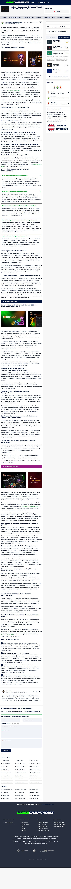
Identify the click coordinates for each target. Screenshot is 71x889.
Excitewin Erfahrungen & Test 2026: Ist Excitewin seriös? (59, 31)
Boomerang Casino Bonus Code (30, 506)
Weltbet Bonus (20, 760)
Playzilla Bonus (20, 792)
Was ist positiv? (7, 730)
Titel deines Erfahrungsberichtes (9, 726)
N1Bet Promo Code (42, 824)
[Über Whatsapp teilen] (34, 692)
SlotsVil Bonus (6, 798)
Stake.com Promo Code (43, 822)
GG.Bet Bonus (34, 789)
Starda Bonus (20, 775)
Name (3, 719)
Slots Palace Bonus (21, 772)
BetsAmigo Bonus (7, 772)
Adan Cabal (36, 22)
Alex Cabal (53, 91)
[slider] (15, 723)
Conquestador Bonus (7, 789)
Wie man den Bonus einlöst (15, 17)
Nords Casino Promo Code (43, 830)
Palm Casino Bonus (7, 779)
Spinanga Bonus (6, 775)
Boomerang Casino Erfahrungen (9, 634)
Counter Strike (24, 822)
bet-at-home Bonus (21, 763)
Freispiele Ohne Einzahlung (60, 824)
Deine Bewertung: (6, 723)
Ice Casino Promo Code (42, 828)
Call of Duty (23, 830)
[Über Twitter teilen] (40, 692)
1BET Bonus (56, 64)
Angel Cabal (7, 22)
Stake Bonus (56, 40)
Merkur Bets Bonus (21, 798)
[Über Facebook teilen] (37, 692)
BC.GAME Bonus (35, 782)
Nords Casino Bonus (35, 779)
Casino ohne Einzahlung (59, 822)
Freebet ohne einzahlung (59, 826)
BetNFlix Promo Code (42, 826)
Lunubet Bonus (6, 795)
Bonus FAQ (38, 17)
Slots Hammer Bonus (36, 769)
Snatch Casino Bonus (7, 782)
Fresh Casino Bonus (35, 763)
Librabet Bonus (34, 798)
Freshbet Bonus (34, 792)
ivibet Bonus (5, 792)
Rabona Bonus (20, 795)
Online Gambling (21, 804)
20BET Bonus (6, 760)
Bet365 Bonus (57, 52)
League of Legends (25, 824)
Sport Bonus (60, 17)
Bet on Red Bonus (21, 769)
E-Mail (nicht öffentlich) (29, 719)
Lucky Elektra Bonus (35, 772)
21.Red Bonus (6, 769)
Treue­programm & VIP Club (49, 17)
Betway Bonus (6, 766)
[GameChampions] (18, 2)
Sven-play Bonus (35, 766)
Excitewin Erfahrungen (33, 804)
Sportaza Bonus (6, 763)
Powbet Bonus (34, 775)
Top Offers (4, 17)
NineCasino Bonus (35, 795)
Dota (22, 826)
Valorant (23, 828)
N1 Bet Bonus (56, 46)
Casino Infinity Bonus (21, 789)
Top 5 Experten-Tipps (28, 17)
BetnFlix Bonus (34, 760)
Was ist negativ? (7, 740)
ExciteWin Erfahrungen (14, 90)
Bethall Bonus (20, 779)
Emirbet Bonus (20, 782)
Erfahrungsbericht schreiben (32, 711)
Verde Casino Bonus (21, 766)
